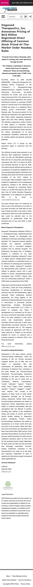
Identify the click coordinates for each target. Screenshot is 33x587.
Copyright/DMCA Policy (11, 584)
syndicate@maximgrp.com (10, 200)
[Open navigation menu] (3, 16)
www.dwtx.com (9, 346)
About (8, 576)
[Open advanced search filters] (25, 17)
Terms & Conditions (24, 580)
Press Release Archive (19, 576)
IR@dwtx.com (6, 471)
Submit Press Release (9, 580)
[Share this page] (30, 16)
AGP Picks (4, 3)
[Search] (21, 17)
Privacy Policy (25, 584)
